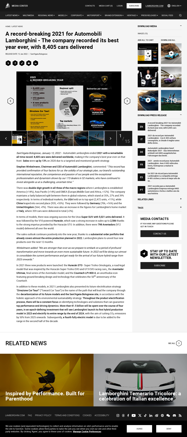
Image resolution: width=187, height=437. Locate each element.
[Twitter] (8, 63)
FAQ (30, 415)
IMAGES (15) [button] (143, 33)
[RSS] (180, 415)
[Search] (180, 15)
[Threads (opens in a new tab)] (123, 415)
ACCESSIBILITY (102, 415)
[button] (106, 5)
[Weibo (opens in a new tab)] (156, 415)
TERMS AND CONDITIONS (67, 415)
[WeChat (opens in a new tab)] (168, 415)
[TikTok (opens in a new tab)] (145, 415)
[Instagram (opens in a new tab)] (117, 415)
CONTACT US (159, 233)
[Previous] (8, 101)
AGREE (139, 428)
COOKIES (87, 415)
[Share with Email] (28, 63)
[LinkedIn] (35, 63)
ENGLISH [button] (176, 5)
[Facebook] (15, 63)
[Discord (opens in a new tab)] (174, 415)
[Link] (22, 63)
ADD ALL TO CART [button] (146, 40)
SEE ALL (171, 343)
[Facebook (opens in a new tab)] (128, 415)
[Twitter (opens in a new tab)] (139, 415)
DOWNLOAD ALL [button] (168, 40)
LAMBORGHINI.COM (15, 415)
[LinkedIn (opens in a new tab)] (150, 415)
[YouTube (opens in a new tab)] (134, 415)
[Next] (129, 101)
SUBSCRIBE (159, 265)
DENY (168, 428)
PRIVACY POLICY (43, 415)
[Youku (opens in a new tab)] (162, 415)
